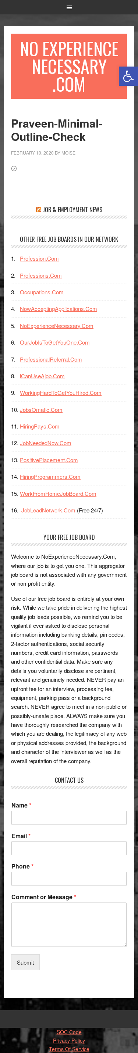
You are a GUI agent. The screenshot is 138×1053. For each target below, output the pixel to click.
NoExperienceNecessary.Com (56, 325)
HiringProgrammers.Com (50, 476)
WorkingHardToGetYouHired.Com (61, 392)
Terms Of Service (69, 1049)
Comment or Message (43, 897)
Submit (25, 962)
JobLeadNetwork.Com (48, 510)
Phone (22, 866)
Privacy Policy (69, 1040)
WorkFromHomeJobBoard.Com (58, 493)
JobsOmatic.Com (41, 409)
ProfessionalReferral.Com (51, 359)
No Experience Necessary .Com (69, 66)
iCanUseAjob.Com (42, 376)
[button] (128, 76)
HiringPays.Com (40, 426)
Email (21, 836)
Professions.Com (41, 275)
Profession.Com (39, 258)
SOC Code (69, 1032)
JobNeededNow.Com (45, 443)
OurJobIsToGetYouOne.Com (55, 342)
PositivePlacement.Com (49, 460)
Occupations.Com (42, 292)
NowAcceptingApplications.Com (58, 308)
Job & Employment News (72, 209)
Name (21, 805)
